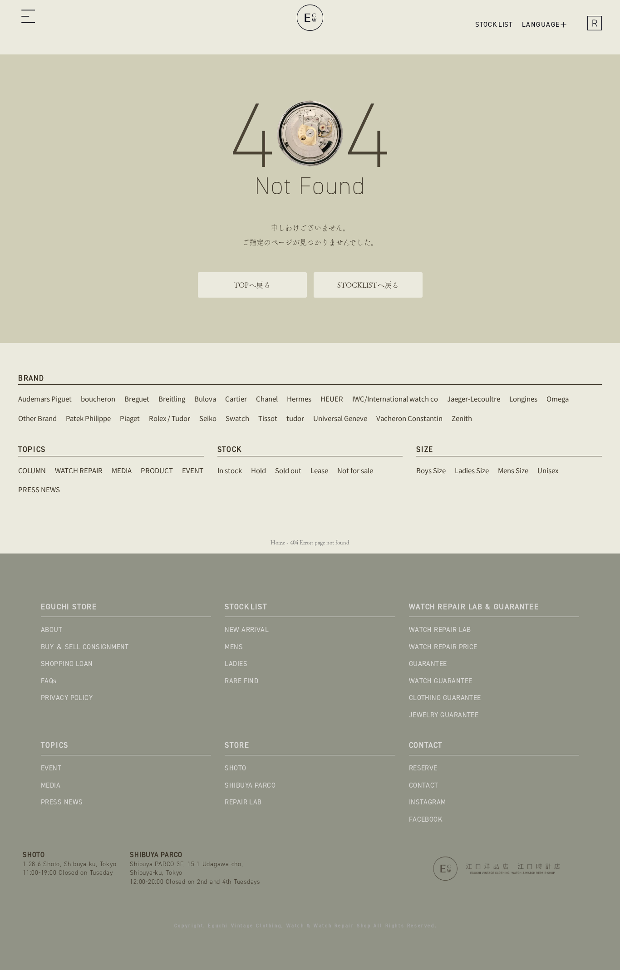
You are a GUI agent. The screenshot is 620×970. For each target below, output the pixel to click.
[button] (28, 18)
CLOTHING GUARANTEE (445, 697)
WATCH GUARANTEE (440, 681)
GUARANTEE (428, 663)
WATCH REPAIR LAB (440, 629)
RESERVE (423, 768)
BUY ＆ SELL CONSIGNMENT (85, 647)
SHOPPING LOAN (67, 663)
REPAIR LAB (243, 802)
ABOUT (51, 629)
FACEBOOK (426, 819)
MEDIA (50, 785)
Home (278, 542)
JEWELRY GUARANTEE (444, 715)
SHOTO (235, 768)
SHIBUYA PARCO (250, 785)
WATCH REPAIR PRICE (443, 647)
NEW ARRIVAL (247, 629)
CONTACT (423, 785)
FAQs (49, 681)
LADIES (236, 663)
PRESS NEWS (62, 802)
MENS (234, 647)
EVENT (51, 768)
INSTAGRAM (427, 802)
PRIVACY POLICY (67, 697)
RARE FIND (241, 681)
